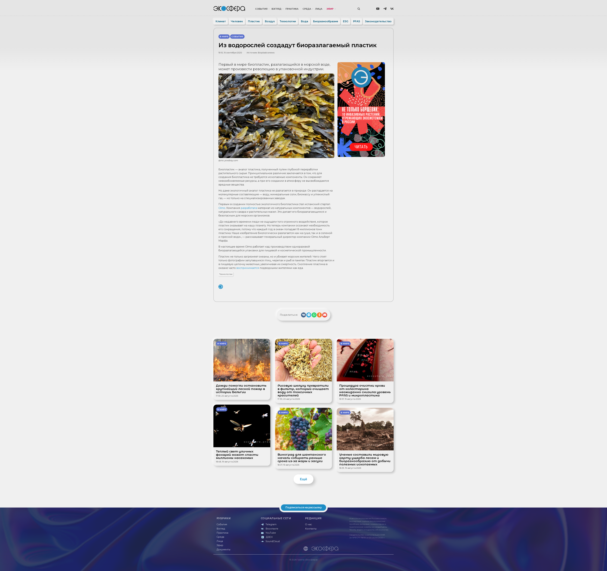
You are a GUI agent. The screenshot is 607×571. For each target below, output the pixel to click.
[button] (303, 314)
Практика (291, 8)
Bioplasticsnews (266, 52)
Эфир (330, 8)
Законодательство (378, 21)
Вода (304, 21)
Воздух (270, 21)
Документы (223, 549)
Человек (237, 21)
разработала (249, 207)
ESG (345, 21)
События (261, 8)
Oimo (221, 207)
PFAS (356, 21)
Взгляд (276, 8)
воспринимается (248, 267)
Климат (220, 21)
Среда (307, 8)
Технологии (288, 21)
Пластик (254, 21)
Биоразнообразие (325, 21)
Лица (318, 8)
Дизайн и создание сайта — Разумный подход (374, 565)
